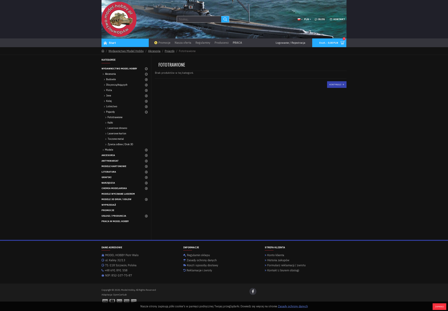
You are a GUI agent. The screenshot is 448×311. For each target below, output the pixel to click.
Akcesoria (154, 51)
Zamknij (439, 306)
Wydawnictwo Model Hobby (126, 51)
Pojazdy (170, 51)
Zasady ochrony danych (293, 306)
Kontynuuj (335, 84)
